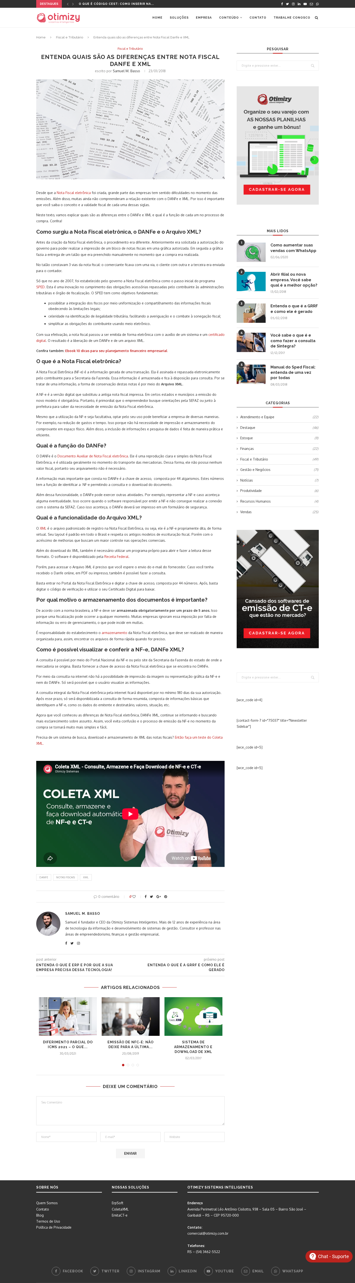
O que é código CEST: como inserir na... (116, 4)
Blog (40, 1215)
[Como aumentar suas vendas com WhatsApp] (251, 252)
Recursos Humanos (279, 501)
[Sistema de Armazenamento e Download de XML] (193, 1016)
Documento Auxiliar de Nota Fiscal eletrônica (92, 456)
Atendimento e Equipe (279, 417)
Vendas (279, 512)
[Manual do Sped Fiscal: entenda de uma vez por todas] (251, 374)
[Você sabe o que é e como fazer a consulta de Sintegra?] (251, 342)
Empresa (204, 17)
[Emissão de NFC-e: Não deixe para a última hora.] (131, 1016)
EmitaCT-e (120, 1215)
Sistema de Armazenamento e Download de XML (193, 1046)
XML (43, 528)
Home (157, 17)
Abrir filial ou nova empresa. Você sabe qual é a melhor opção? (293, 280)
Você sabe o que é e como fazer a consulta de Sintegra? (292, 340)
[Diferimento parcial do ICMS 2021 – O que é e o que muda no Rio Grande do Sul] (68, 1016)
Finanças (279, 449)
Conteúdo (229, 17)
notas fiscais (65, 877)
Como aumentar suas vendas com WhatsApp (293, 248)
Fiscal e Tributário (69, 37)
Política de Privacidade (53, 1227)
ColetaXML (120, 1209)
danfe (43, 877)
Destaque (279, 427)
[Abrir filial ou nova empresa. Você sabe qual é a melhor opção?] (251, 281)
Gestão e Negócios (279, 470)
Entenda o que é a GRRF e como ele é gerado (294, 309)
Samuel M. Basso (126, 71)
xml (86, 877)
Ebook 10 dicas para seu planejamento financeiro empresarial (116, 351)
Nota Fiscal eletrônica (74, 193)
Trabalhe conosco (292, 17)
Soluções (179, 17)
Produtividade (279, 491)
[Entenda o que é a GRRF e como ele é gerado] (251, 313)
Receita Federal (116, 557)
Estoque (279, 438)
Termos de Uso (48, 1221)
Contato (257, 17)
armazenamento (114, 633)
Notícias (279, 480)
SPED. (41, 287)
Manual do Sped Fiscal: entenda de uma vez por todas (292, 372)
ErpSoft (117, 1203)
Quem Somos (47, 1203)
